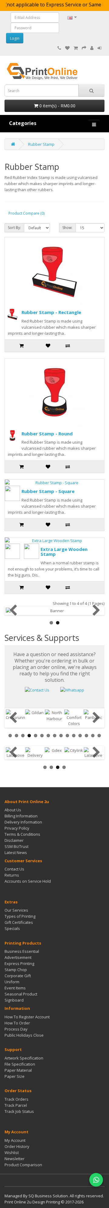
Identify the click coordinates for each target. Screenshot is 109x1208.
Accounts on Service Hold (28, 881)
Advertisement (18, 957)
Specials (12, 928)
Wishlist (12, 1152)
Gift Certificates (19, 922)
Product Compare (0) (26, 213)
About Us (13, 810)
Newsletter (15, 1158)
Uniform (12, 982)
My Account (15, 1140)
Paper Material (18, 1070)
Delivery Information (23, 822)
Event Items (15, 988)
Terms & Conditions (22, 834)
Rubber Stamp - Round (47, 434)
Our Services (16, 910)
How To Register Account (27, 1017)
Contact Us (14, 869)
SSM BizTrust (16, 846)
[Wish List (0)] (67, 48)
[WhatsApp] (96, 1180)
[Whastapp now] (72, 689)
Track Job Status (19, 1111)
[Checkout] (84, 48)
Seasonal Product (21, 994)
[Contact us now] (37, 689)
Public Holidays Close (24, 1035)
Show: (67, 227)
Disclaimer (14, 840)
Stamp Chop (16, 969)
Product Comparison (23, 1164)
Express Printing (19, 963)
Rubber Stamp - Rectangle (51, 312)
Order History (17, 1146)
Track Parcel (16, 1105)
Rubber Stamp (41, 144)
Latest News (16, 852)
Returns (12, 875)
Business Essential (22, 951)
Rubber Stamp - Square (47, 491)
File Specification (20, 1064)
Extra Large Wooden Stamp (64, 551)
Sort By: (14, 227)
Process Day (16, 1029)
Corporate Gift (18, 975)
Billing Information (21, 816)
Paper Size (15, 1076)
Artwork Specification (24, 1058)
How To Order (17, 1023)
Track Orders (16, 1099)
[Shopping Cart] (76, 48)
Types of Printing (20, 916)
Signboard (14, 1000)
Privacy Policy (17, 828)
